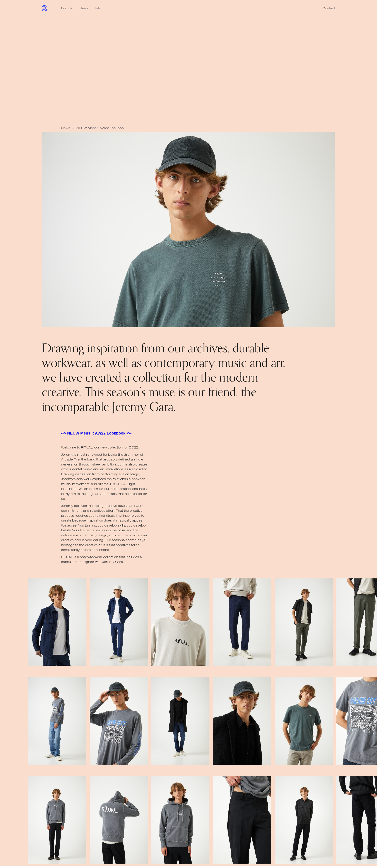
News (83, 8)
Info (98, 8)
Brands (66, 8)
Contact (328, 8)
